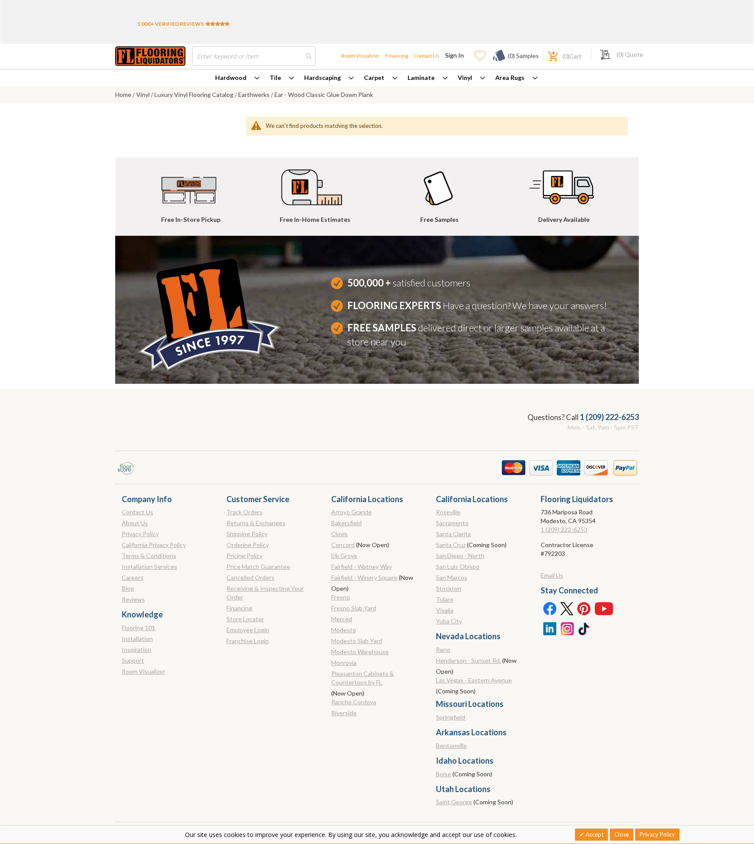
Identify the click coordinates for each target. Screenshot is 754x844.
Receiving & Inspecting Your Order (265, 593)
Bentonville (451, 745)
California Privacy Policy (154, 544)
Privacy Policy (140, 533)
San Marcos (451, 577)
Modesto (343, 630)
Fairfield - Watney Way (361, 566)
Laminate (421, 77)
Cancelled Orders (250, 577)
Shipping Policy (246, 533)
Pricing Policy (244, 555)
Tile (275, 77)
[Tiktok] (584, 628)
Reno (443, 649)
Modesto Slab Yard (356, 640)
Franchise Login (247, 640)
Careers (133, 577)
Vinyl (465, 77)
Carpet (374, 77)
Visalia (444, 610)
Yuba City (449, 621)
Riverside (343, 713)
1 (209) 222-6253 (609, 417)
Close (621, 834)
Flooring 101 (138, 627)
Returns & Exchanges (255, 523)
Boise (443, 774)
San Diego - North (460, 555)
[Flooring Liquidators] (150, 56)
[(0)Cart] (548, 55)
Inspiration (136, 649)
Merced (341, 619)
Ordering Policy (247, 544)
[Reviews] (218, 24)
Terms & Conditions (149, 555)
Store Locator (245, 619)
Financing (396, 55)
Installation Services (149, 566)
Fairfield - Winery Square (364, 577)
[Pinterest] (584, 608)
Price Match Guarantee (258, 566)
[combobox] (253, 56)
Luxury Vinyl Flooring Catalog (194, 94)
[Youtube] (604, 608)
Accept (593, 834)
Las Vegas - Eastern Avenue (474, 680)
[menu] (377, 77)
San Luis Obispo (458, 566)
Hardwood (231, 77)
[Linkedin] (549, 628)
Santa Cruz (451, 544)
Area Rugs (509, 77)
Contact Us (426, 55)
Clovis (339, 533)
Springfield (450, 717)
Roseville (448, 512)
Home (124, 94)
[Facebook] (549, 608)
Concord (343, 544)
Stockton (448, 588)
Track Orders (244, 512)
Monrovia (343, 662)
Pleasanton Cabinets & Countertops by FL (362, 678)
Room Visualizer (360, 55)
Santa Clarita (453, 533)
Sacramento (452, 523)
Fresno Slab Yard (353, 608)
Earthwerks (254, 94)
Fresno (340, 597)
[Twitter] (567, 608)
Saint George (454, 802)
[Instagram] (567, 628)
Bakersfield (346, 523)
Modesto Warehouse (360, 651)
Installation (137, 638)
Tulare (444, 599)
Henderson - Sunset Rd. (468, 660)
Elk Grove (344, 555)
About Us (135, 523)
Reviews (133, 599)
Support (133, 660)
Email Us (552, 575)
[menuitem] (237, 77)
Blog (128, 588)
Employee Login (247, 630)
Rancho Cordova (353, 702)
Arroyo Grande (351, 512)
